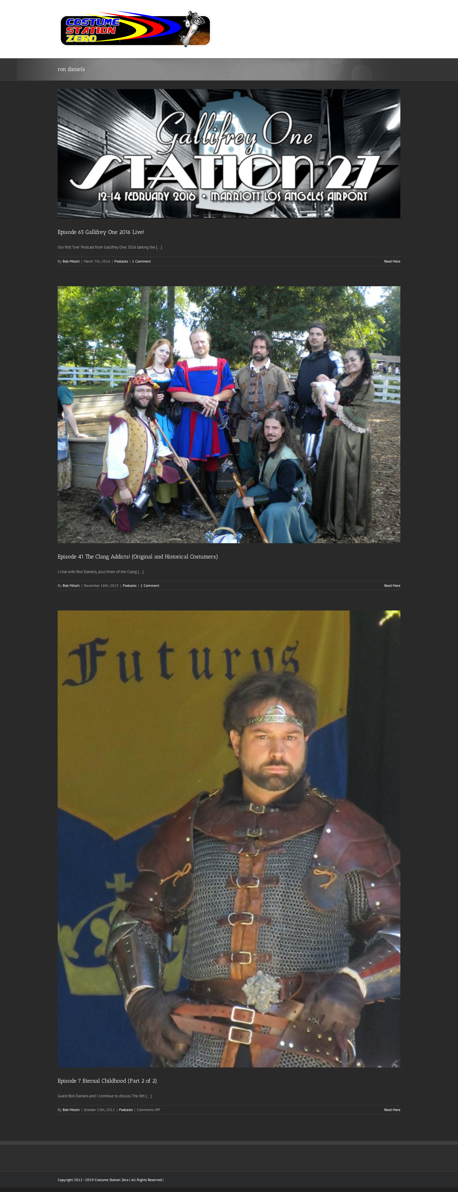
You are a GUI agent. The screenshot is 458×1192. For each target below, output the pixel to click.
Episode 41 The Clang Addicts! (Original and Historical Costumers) (138, 556)
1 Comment (141, 261)
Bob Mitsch (71, 261)
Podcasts (121, 261)
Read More (392, 261)
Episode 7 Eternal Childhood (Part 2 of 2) (107, 1080)
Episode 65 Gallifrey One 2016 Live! (101, 232)
